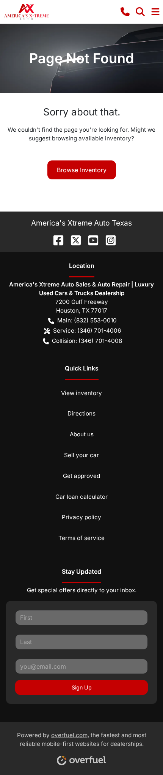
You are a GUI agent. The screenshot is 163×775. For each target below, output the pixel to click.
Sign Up (82, 687)
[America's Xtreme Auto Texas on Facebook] (55, 239)
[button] (125, 11)
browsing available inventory (91, 138)
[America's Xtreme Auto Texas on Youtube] (90, 239)
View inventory (81, 393)
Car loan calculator (81, 496)
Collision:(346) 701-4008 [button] (87, 340)
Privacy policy (81, 517)
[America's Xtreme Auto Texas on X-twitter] (73, 239)
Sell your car (81, 455)
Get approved (81, 475)
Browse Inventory (82, 170)
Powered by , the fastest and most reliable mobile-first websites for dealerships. (81, 739)
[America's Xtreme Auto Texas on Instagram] (107, 239)
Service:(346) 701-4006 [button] (87, 330)
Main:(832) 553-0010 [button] (87, 320)
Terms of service (81, 538)
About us (82, 434)
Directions (81, 413)
